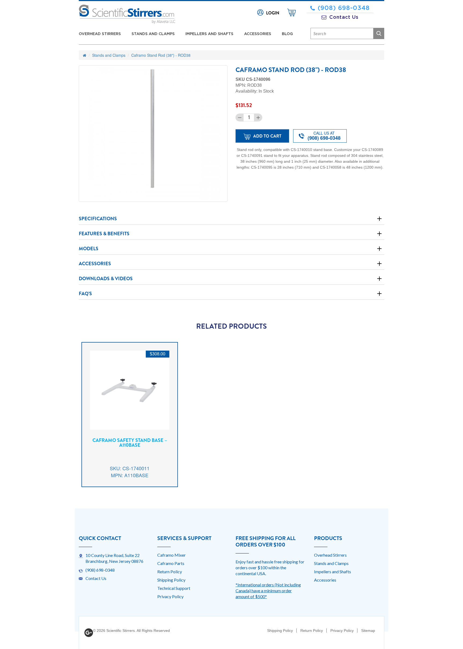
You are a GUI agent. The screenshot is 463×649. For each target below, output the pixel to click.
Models (88, 248)
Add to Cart (267, 136)
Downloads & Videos (106, 278)
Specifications (98, 218)
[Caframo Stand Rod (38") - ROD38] (153, 133)
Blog (287, 34)
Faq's (85, 293)
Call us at (324, 135)
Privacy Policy (170, 596)
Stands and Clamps (153, 34)
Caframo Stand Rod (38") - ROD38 (161, 55)
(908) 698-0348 (344, 8)
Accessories (257, 34)
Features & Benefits (104, 233)
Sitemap (368, 630)
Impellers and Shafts (209, 34)
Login (272, 13)
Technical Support (173, 588)
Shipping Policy (171, 579)
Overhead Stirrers (100, 34)
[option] (129, 418)
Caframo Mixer (171, 554)
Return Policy (169, 571)
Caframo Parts (170, 563)
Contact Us (344, 17)
